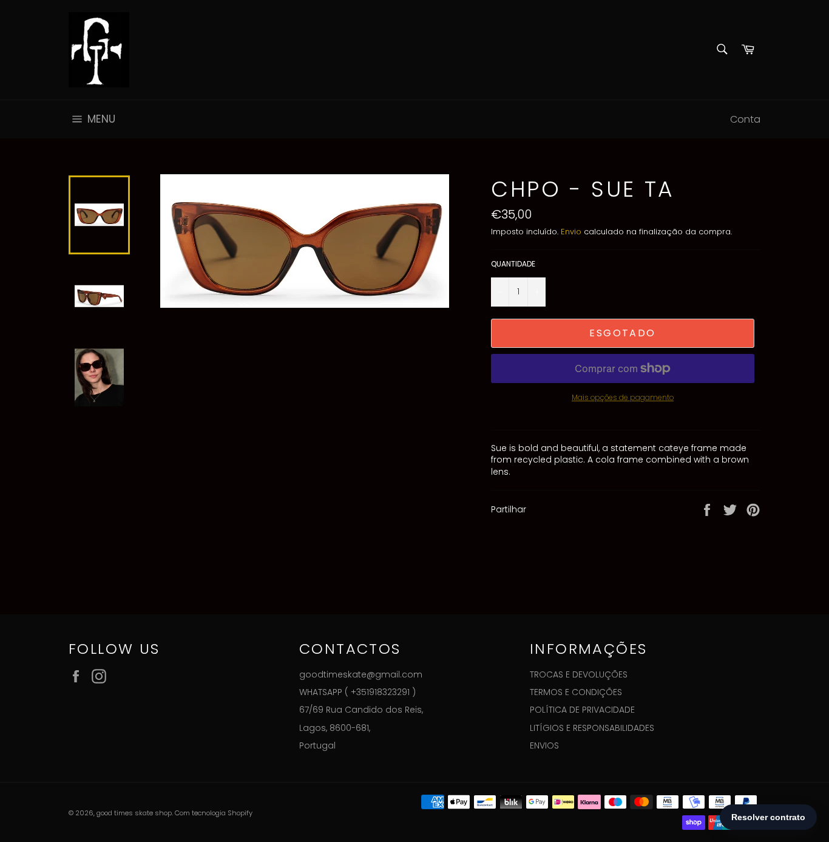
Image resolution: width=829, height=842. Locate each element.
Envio (571, 231)
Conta (745, 119)
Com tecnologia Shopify (213, 813)
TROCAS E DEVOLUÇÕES (579, 674)
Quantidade (513, 264)
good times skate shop (134, 813)
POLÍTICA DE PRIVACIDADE (582, 710)
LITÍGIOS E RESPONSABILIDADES (592, 728)
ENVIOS (544, 745)
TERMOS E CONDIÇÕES (576, 692)
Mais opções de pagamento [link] (623, 397)
